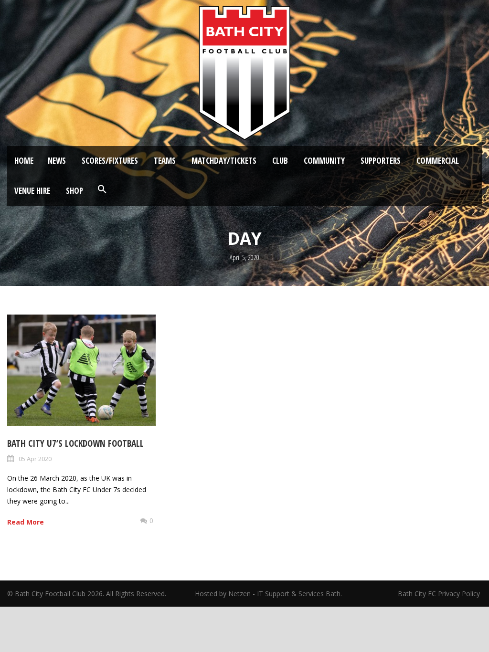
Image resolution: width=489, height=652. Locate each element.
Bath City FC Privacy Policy (440, 593)
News (57, 160)
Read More (25, 521)
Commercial (437, 160)
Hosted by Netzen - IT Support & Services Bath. (268, 593)
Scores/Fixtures (110, 160)
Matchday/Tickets (223, 160)
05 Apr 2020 (35, 458)
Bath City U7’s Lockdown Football (75, 443)
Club (280, 160)
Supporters (381, 160)
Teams (165, 160)
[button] (102, 189)
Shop (74, 190)
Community (324, 160)
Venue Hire (32, 190)
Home (23, 160)
